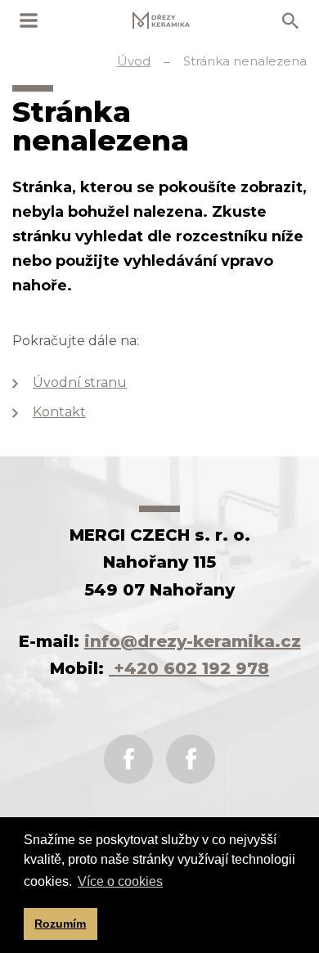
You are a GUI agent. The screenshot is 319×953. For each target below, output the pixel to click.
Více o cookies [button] (120, 881)
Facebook (128, 759)
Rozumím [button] (60, 923)
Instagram (190, 759)
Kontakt (59, 412)
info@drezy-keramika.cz (192, 641)
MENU (28, 20)
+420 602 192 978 (189, 668)
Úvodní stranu (80, 382)
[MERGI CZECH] (161, 20)
